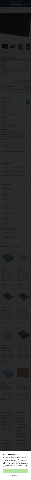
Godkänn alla (15, 471)
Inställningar (15, 475)
